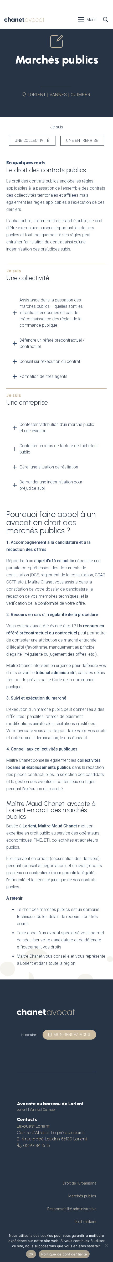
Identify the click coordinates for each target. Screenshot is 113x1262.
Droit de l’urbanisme (79, 1183)
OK (31, 1254)
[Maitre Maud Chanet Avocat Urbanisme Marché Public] (46, 1012)
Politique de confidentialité (64, 1254)
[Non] (106, 1245)
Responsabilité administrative (71, 1209)
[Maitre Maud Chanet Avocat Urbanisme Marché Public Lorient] (24, 19)
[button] (87, 19)
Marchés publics (82, 1196)
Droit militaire (85, 1221)
